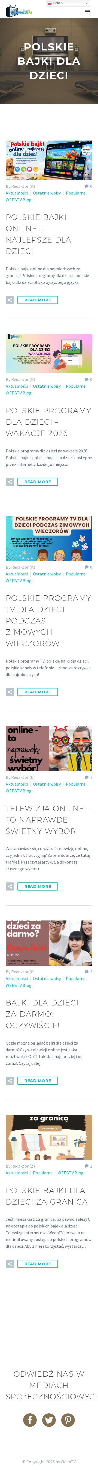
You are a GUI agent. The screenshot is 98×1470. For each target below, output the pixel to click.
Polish (57, 3)
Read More (37, 300)
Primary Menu (87, 12)
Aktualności (17, 193)
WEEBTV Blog (19, 199)
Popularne (75, 193)
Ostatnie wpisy (47, 193)
